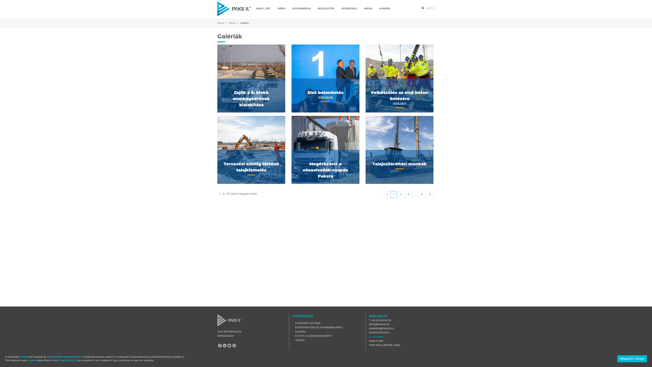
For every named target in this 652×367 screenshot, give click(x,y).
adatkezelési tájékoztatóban (64, 356)
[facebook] (220, 346)
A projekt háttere (307, 323)
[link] (387, 194)
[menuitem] (265, 8)
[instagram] (234, 346)
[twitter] (230, 346)
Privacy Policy (67, 360)
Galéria (300, 331)
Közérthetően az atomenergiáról (319, 327)
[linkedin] (225, 346)
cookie (24, 356)
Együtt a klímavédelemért (313, 335)
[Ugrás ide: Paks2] (234, 9)
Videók (300, 340)
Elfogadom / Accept (632, 358)
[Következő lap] (430, 194)
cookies (33, 360)
